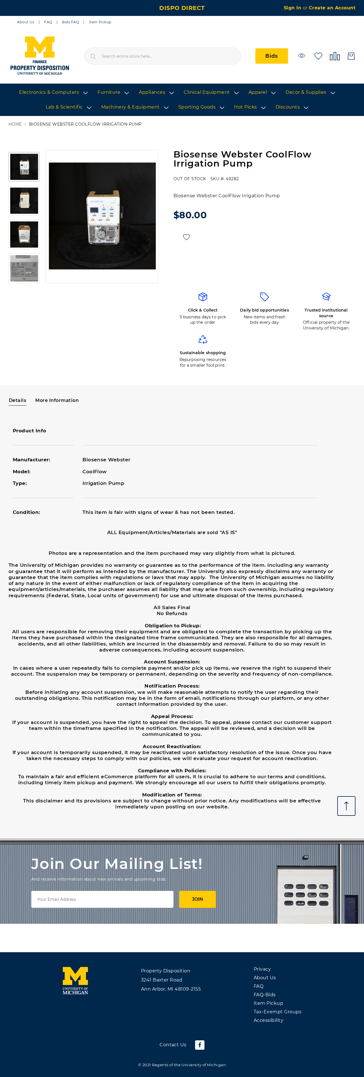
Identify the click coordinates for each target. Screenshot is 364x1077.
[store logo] (39, 56)
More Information (57, 400)
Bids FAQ (70, 22)
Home (15, 124)
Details (17, 400)
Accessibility (268, 1020)
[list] (182, 100)
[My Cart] (351, 56)
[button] (54, 216)
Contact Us (173, 1044)
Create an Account (332, 8)
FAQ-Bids (265, 994)
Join (197, 899)
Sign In (293, 8)
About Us (25, 22)
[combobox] (162, 56)
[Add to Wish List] (186, 237)
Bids (271, 56)
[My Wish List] (318, 55)
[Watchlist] (302, 55)
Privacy (262, 969)
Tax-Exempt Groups (277, 1011)
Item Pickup (100, 22)
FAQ (48, 22)
